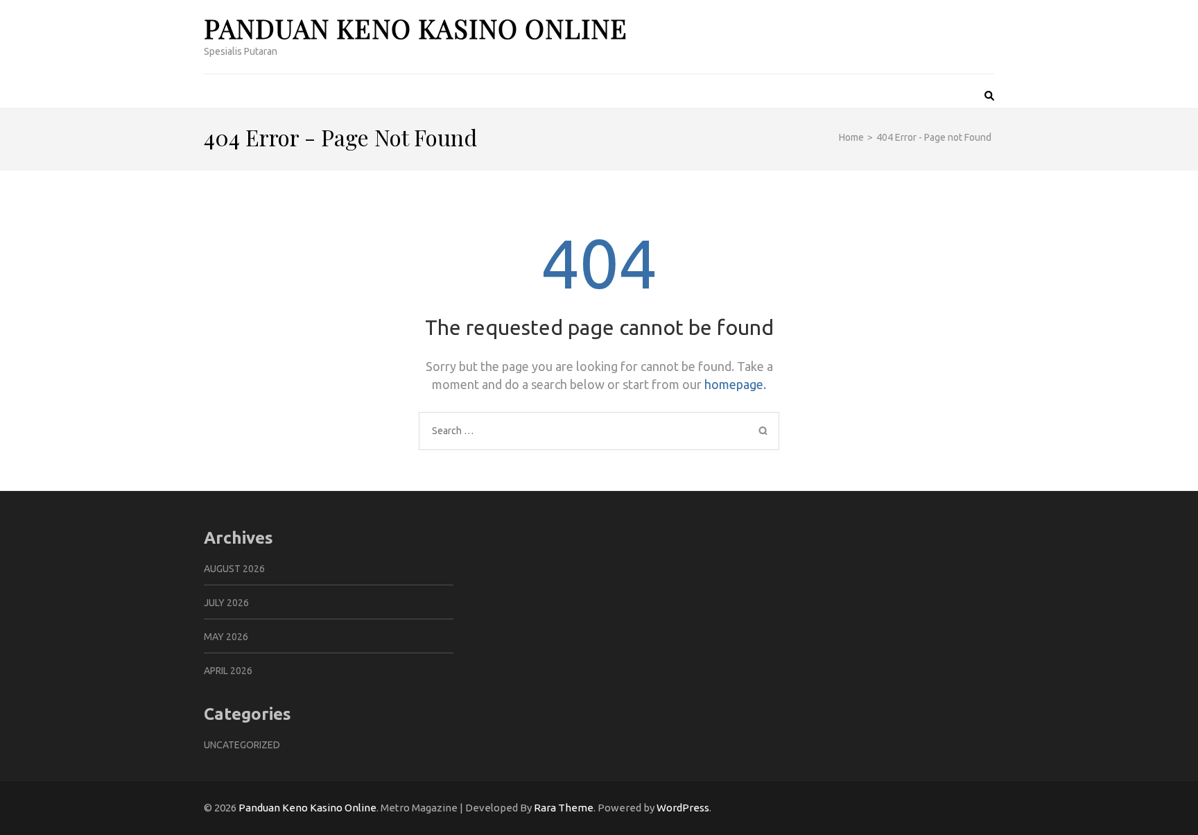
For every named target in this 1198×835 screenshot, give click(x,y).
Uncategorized (242, 744)
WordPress (683, 808)
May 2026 (226, 636)
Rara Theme (563, 808)
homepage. (735, 384)
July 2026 (226, 602)
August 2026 (234, 568)
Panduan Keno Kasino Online (415, 28)
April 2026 (228, 670)
